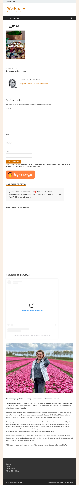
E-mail (9, 143)
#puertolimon (28, 194)
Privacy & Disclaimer (12, 471)
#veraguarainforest (16, 194)
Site (7, 152)
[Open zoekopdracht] (71, 18)
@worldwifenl (14, 192)
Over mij (8, 464)
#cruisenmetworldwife (42, 194)
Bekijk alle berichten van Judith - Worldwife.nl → (35, 84)
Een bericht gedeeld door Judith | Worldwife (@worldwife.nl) (32, 335)
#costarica (49, 192)
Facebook (25, 438)
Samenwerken (10, 468)
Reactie (9, 108)
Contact (8, 466)
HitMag (70, 482)
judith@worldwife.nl (61, 445)
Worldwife (16, 8)
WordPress (63, 482)
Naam (8, 134)
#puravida (40, 192)
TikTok (59, 436)
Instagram (66, 436)
